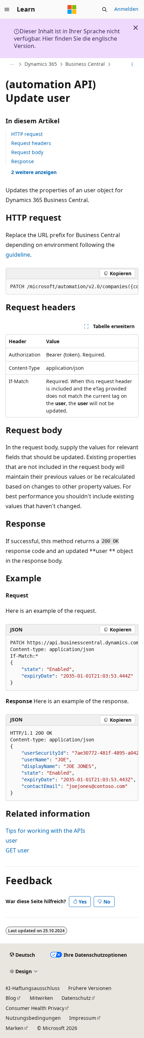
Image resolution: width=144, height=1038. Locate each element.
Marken (14, 1028)
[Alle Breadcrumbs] (12, 64)
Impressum (82, 1018)
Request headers (31, 143)
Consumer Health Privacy (35, 1008)
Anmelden (126, 9)
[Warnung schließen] (135, 27)
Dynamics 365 (40, 64)
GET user (17, 850)
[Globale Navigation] (7, 9)
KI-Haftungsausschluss (33, 988)
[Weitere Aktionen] (132, 64)
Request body (27, 152)
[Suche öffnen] (104, 9)
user (11, 840)
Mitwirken (41, 998)
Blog (11, 998)
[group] (72, 287)
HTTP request (27, 134)
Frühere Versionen (89, 988)
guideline (18, 254)
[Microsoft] (72, 9)
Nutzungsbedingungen (33, 1018)
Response (22, 161)
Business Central (85, 64)
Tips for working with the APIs (45, 831)
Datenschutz (76, 998)
